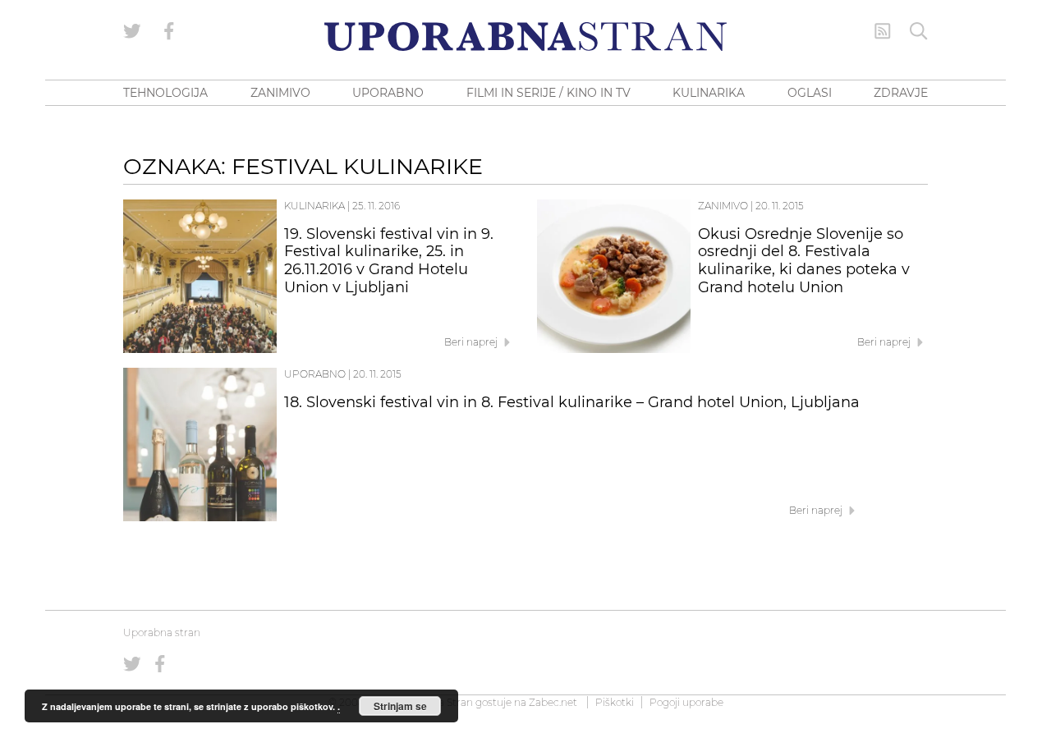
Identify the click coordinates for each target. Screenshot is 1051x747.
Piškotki (614, 702)
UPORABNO (388, 92)
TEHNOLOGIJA (165, 92)
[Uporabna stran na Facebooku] (169, 31)
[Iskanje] (919, 31)
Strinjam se (400, 706)
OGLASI (809, 92)
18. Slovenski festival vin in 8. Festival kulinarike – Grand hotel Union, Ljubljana (572, 402)
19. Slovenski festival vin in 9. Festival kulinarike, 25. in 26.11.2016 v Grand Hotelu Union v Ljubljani (388, 260)
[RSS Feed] (883, 31)
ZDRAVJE (901, 92)
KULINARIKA (708, 92)
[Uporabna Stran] (525, 36)
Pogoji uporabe (686, 702)
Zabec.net (553, 702)
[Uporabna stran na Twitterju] (132, 31)
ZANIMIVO (280, 92)
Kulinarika (314, 205)
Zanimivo (723, 205)
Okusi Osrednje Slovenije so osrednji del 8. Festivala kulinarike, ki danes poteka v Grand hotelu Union (804, 260)
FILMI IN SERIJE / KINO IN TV (548, 92)
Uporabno (315, 374)
